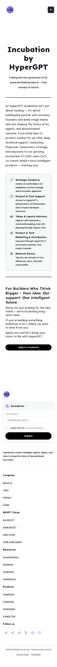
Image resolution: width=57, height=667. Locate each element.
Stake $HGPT (9, 527)
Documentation (11, 557)
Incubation (8, 571)
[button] (51, 10)
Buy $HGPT (9, 520)
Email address (12, 414)
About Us (7, 482)
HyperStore (8, 594)
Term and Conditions (33, 428)
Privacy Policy (22, 654)
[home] (9, 10)
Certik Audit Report (12, 542)
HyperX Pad (9, 616)
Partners (7, 497)
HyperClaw (8, 601)
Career (6, 504)
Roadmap (8, 564)
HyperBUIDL (9, 579)
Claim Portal (9, 534)
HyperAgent (9, 609)
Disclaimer (36, 654)
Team (6, 490)
